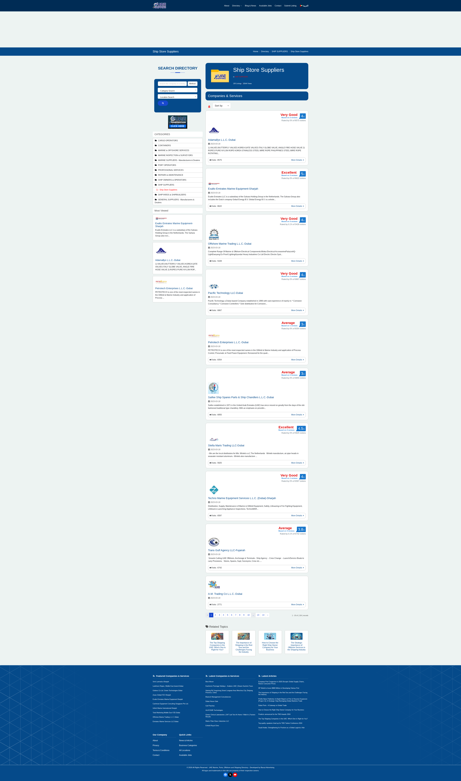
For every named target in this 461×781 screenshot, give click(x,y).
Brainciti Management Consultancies (218, 697)
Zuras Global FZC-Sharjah (162, 695)
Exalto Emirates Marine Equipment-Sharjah (168, 699)
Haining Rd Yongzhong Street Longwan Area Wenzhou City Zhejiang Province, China (229, 691)
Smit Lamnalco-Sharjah (161, 682)
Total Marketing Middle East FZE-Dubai (166, 713)
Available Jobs (265, 6)
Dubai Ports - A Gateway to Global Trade (272, 705)
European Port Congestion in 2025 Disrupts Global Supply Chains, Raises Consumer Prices (281, 683)
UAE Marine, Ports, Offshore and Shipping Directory (228, 767)
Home (255, 51)
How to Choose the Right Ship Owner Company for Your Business (281, 710)
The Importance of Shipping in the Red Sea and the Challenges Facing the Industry (282, 694)
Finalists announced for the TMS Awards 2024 (274, 714)
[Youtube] (235, 775)
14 (263, 615)
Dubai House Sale (212, 701)
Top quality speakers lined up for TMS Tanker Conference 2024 (280, 723)
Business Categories (188, 745)
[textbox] (177, 91)
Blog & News (250, 6)
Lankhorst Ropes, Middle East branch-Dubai (168, 686)
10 (248, 615)
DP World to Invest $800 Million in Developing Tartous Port (278, 688)
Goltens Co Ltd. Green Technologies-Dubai (167, 690)
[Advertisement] (230, 29)
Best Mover (210, 682)
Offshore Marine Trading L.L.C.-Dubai (166, 717)
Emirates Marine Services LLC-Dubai (165, 721)
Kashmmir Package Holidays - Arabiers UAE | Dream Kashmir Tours (229, 686)
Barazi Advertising (267, 767)
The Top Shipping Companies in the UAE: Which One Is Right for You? (283, 719)
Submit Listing (290, 6)
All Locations (184, 750)
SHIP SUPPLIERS (280, 51)
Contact (278, 6)
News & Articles (186, 740)
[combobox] (177, 90)
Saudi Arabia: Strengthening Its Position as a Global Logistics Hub (281, 728)
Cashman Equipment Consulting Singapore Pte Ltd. (170, 704)
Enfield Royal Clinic (212, 725)
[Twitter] (230, 775)
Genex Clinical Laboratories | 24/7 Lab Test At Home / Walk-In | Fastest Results (230, 716)
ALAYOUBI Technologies (214, 710)
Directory (236, 6)
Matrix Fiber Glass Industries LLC (217, 721)
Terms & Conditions (161, 750)
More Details (297, 160)
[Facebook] (225, 775)
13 (258, 615)
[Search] (163, 103)
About (226, 6)
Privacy (156, 745)
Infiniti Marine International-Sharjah (165, 708)
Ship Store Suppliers (299, 51)
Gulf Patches (210, 706)
